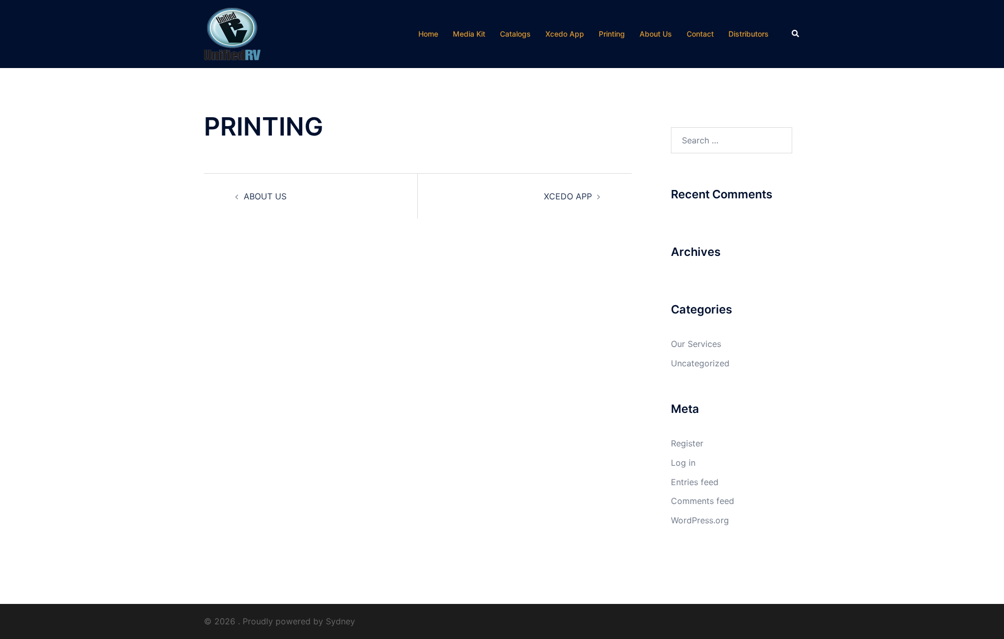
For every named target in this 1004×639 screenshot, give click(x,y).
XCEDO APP (568, 196)
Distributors (748, 33)
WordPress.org (700, 520)
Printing (612, 33)
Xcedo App (564, 33)
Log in (683, 462)
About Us (656, 33)
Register (687, 443)
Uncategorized (700, 363)
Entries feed (694, 482)
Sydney (340, 621)
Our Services (696, 344)
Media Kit (469, 33)
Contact (700, 33)
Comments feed (702, 501)
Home (428, 33)
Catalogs (515, 33)
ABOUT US (265, 196)
